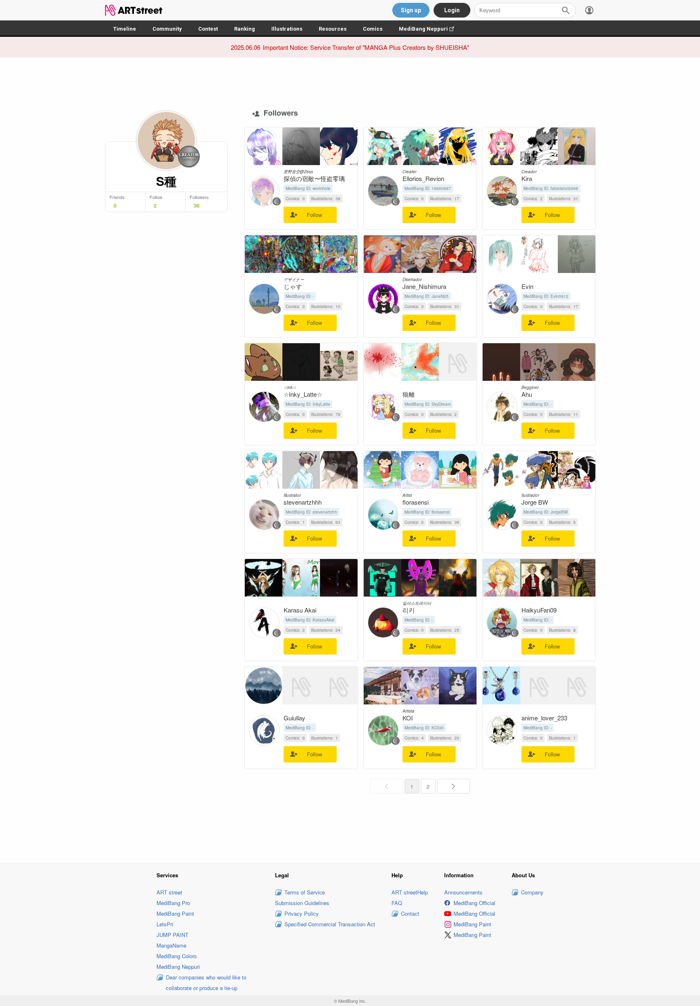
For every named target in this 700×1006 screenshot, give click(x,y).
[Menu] (589, 10)
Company (532, 892)
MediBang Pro (173, 903)
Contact (410, 913)
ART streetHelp (409, 892)
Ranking (244, 29)
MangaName (171, 945)
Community (167, 29)
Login (452, 10)
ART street (169, 892)
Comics (372, 29)
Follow (314, 215)
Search (565, 10)
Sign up (411, 10)
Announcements (463, 892)
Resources (333, 29)
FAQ (396, 903)
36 (196, 205)
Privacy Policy (301, 913)
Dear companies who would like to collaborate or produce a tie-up (206, 982)
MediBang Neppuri (430, 29)
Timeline (124, 29)
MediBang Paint (175, 913)
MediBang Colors (177, 956)
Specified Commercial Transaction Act (329, 924)
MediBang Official (474, 903)
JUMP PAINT (172, 935)
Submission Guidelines (302, 903)
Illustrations (286, 29)
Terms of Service (304, 892)
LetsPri (165, 924)
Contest (208, 29)
